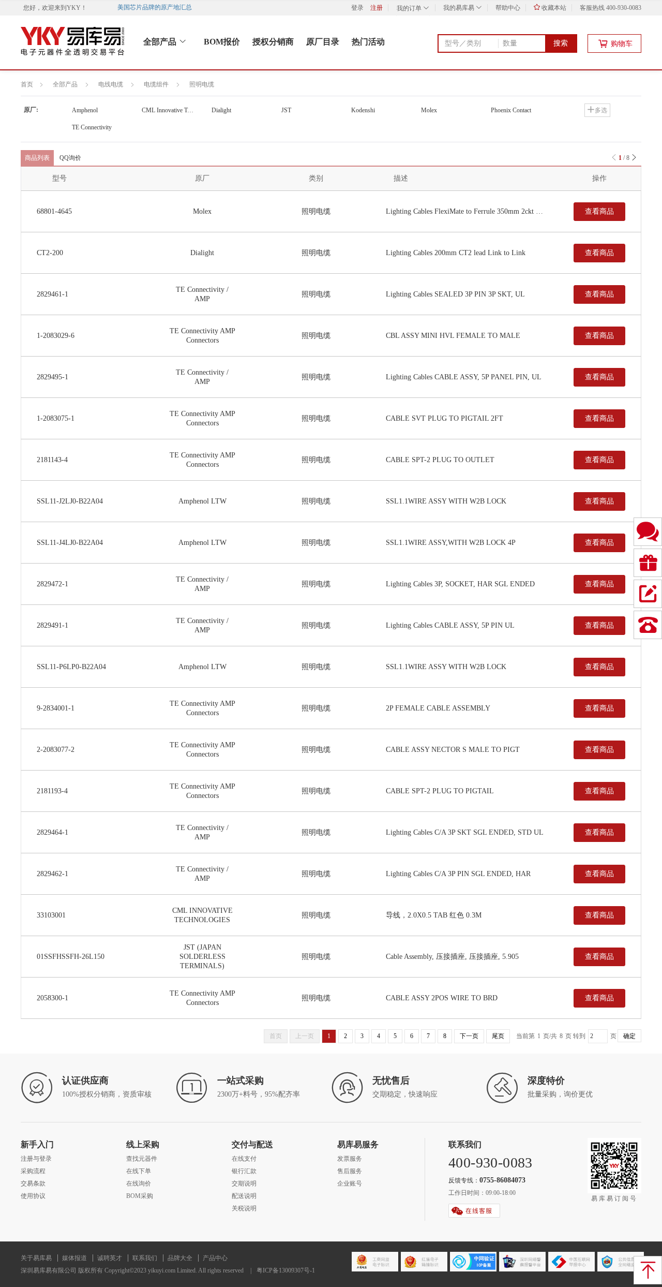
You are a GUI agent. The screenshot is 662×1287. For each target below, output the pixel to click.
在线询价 (138, 1183)
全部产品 (160, 41)
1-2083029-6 (55, 335)
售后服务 (349, 1171)
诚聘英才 (109, 1258)
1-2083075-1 (55, 418)
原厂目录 (322, 41)
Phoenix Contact (511, 110)
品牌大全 (180, 1258)
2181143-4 (52, 460)
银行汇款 (244, 1171)
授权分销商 (273, 41)
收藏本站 (553, 7)
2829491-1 (52, 625)
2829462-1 (52, 874)
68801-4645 (54, 211)
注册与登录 (36, 1158)
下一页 (469, 1036)
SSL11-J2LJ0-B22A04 (70, 501)
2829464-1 (52, 832)
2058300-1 (52, 998)
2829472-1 (52, 584)
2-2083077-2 (55, 749)
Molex (429, 110)
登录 (357, 7)
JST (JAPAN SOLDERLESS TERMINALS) (202, 956)
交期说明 (244, 1183)
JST (286, 110)
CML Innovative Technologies (175, 110)
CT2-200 (50, 253)
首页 (27, 84)
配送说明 (244, 1196)
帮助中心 (507, 7)
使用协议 (33, 1196)
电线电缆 (110, 84)
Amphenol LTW (202, 501)
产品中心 (215, 1258)
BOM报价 (222, 41)
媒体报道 (74, 1258)
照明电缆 (201, 84)
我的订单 (410, 8)
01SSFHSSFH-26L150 (70, 956)
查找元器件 (141, 1158)
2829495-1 (52, 377)
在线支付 (244, 1158)
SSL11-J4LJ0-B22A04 (70, 542)
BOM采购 (139, 1196)
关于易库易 (36, 1258)
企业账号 (349, 1183)
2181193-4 (52, 791)
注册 (376, 7)
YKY (74, 7)
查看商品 (599, 211)
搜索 (560, 43)
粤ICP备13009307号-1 (286, 1270)
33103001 (51, 915)
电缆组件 (156, 84)
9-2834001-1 (55, 708)
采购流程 (33, 1171)
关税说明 (244, 1208)
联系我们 (144, 1258)
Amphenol (85, 110)
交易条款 (33, 1183)
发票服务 (349, 1158)
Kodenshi (363, 110)
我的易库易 (459, 7)
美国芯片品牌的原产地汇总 (160, 7)
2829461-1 (52, 294)
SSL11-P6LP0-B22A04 (71, 667)
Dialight (221, 110)
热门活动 (368, 41)
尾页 (498, 1036)
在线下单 (138, 1171)
